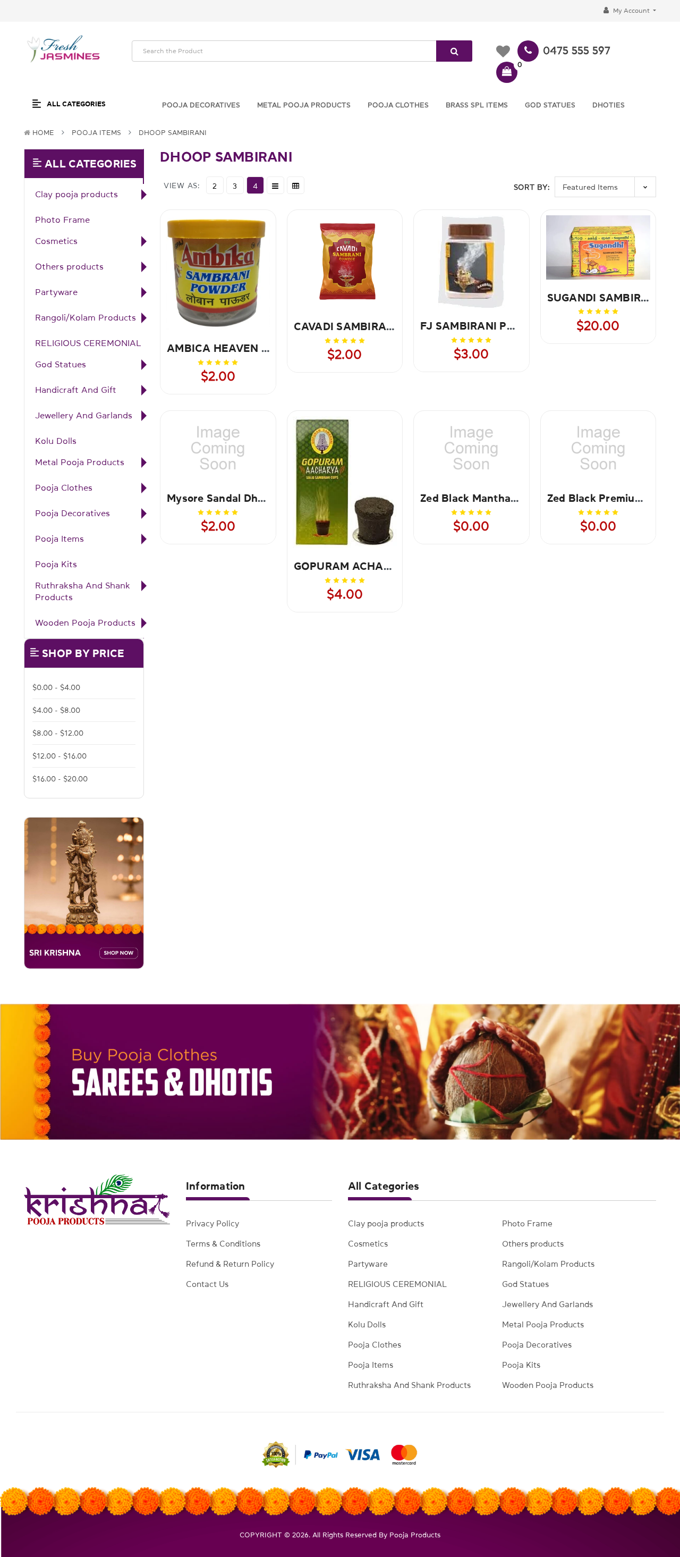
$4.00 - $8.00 (56, 710)
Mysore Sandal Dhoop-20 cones (246, 498)
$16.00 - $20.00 (60, 778)
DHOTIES (608, 105)
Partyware (56, 292)
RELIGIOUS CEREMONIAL (88, 343)
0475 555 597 (576, 50)
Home (43, 132)
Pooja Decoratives (72, 513)
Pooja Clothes (63, 487)
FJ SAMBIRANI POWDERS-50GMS (507, 326)
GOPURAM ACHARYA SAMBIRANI (381, 566)
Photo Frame (62, 219)
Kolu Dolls (55, 440)
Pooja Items (96, 132)
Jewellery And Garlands (83, 415)
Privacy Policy (212, 1223)
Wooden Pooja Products (85, 622)
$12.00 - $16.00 (59, 756)
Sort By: (532, 187)
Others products (69, 266)
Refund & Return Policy (230, 1264)
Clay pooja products (76, 194)
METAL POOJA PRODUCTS (304, 105)
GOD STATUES (550, 105)
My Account (631, 10)
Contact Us (207, 1284)
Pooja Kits (56, 564)
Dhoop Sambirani (173, 132)
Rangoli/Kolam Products (85, 317)
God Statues (60, 364)
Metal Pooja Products (79, 462)
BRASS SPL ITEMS (477, 105)
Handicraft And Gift (75, 389)
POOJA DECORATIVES (201, 105)
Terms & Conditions (223, 1244)
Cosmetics (56, 241)
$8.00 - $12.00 (57, 733)
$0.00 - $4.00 (56, 687)
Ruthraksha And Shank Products (82, 591)
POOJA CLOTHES (398, 105)
